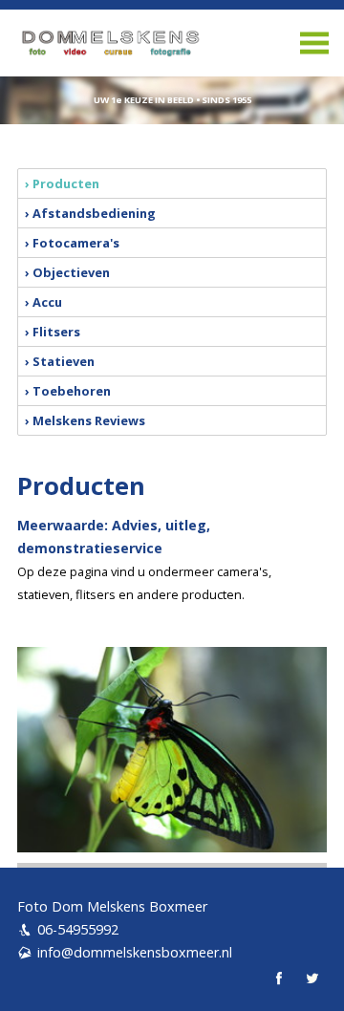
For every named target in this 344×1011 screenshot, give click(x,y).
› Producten (62, 183)
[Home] (172, 43)
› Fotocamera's (72, 242)
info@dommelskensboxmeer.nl (134, 952)
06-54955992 (77, 929)
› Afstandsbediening (90, 213)
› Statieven (60, 361)
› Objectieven (67, 272)
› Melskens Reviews (85, 420)
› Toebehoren (68, 390)
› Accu (43, 302)
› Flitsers (52, 331)
